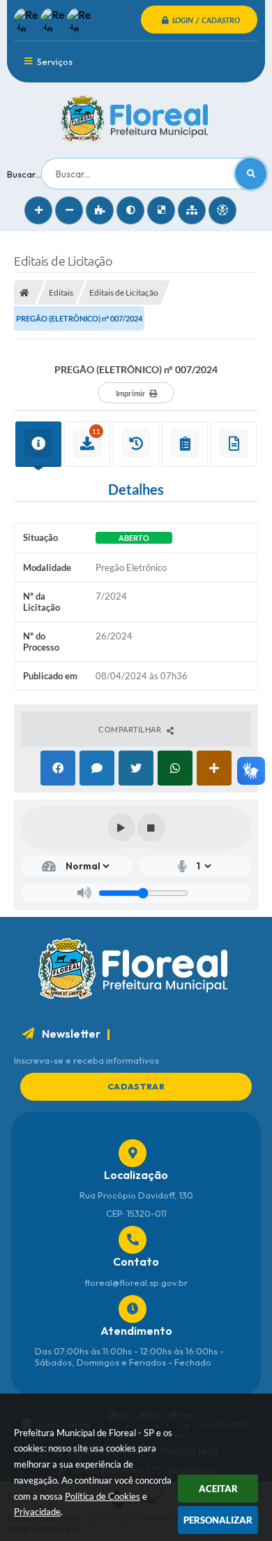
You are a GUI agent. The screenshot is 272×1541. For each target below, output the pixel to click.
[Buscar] (250, 173)
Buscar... (24, 174)
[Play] (121, 827)
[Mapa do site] (192, 210)
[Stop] (151, 827)
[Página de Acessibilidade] (222, 210)
